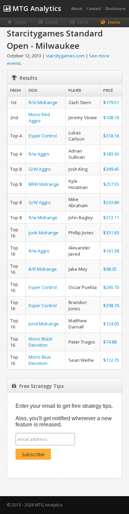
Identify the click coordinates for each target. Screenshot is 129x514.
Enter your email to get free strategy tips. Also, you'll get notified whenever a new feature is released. (64, 415)
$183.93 (111, 154)
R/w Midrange (43, 217)
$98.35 (110, 269)
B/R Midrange (43, 269)
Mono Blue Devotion (40, 360)
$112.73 (111, 360)
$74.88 (110, 342)
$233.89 (111, 202)
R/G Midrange (43, 102)
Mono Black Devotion (41, 342)
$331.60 (111, 233)
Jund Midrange (44, 324)
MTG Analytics (36, 8)
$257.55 (111, 184)
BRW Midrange (44, 184)
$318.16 (111, 136)
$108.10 (111, 117)
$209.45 (111, 169)
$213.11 (111, 217)
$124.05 (111, 324)
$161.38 (111, 251)
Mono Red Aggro (39, 117)
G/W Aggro (40, 169)
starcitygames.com (65, 56)
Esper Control (43, 136)
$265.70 (111, 287)
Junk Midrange (43, 233)
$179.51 (111, 102)
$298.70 (111, 305)
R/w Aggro (39, 154)
